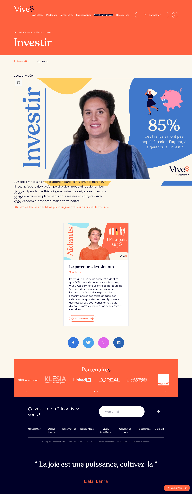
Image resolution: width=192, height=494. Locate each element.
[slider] (61, 207)
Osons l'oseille (52, 431)
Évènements (83, 15)
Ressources (122, 15)
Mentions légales (75, 442)
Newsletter (34, 429)
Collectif (159, 429)
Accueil (18, 32)
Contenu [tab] (42, 61)
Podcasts (51, 15)
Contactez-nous (125, 431)
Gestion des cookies (106, 442)
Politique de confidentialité (53, 442)
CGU (87, 442)
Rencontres (87, 429)
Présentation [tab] (22, 61)
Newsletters (36, 15)
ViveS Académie (103, 15)
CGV (93, 442)
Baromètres (66, 15)
